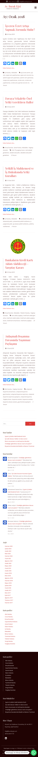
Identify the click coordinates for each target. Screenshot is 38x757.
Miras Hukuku (9, 634)
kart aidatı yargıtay (17, 315)
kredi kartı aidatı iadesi (13, 318)
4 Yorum (14, 226)
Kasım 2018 (8, 573)
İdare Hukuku (9, 626)
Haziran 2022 (9, 556)
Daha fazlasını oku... (9, 68)
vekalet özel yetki (14, 153)
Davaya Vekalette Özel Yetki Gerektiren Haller (19, 100)
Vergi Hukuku (9, 641)
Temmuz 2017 (9, 600)
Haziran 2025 (9, 546)
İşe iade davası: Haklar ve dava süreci (16, 439)
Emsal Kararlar (9, 147)
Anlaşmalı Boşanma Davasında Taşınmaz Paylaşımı (17, 340)
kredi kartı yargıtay (26, 320)
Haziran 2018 (9, 580)
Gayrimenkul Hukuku (11, 621)
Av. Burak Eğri (13, 6)
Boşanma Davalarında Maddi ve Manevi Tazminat (19, 446)
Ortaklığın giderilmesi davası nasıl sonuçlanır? (18, 444)
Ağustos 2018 (9, 578)
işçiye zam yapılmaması (13, 75)
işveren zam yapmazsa (26, 78)
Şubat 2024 (8, 549)
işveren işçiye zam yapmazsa (11, 78)
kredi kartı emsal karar (13, 320)
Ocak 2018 (8, 588)
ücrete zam (21, 80)
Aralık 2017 (8, 590)
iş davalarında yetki (26, 219)
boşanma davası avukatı (10, 402)
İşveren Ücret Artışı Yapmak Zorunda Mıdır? (20, 27)
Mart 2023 (8, 553)
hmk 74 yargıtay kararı (18, 150)
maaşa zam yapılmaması (10, 80)
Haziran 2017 (9, 603)
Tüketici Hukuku (25, 313)
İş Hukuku (8, 72)
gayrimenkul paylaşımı (24, 402)
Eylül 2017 (8, 595)
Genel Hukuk (17, 147)
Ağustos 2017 (9, 598)
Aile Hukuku (8, 389)
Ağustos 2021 (9, 561)
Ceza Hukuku (9, 617)
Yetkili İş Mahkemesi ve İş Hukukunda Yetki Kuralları (19, 172)
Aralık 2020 (8, 563)
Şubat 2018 (8, 585)
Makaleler (14, 72)
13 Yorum (13, 155)
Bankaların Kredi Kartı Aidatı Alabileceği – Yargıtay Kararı (19, 263)
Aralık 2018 (8, 571)
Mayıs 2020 (8, 566)
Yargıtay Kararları (17, 389)
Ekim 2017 (8, 593)
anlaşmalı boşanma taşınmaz (19, 394)
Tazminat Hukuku (10, 636)
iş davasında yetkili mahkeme (21, 221)
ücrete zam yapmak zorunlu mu (20, 83)
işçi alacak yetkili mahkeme (20, 224)
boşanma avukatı (27, 399)
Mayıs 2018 (8, 583)
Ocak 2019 (8, 568)
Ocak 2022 (8, 558)
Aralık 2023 (8, 551)
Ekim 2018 (8, 576)
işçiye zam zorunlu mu (26, 75)
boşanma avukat (17, 399)
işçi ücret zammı (25, 72)
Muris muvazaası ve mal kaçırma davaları (17, 441)
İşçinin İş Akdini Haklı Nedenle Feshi (15, 436)
